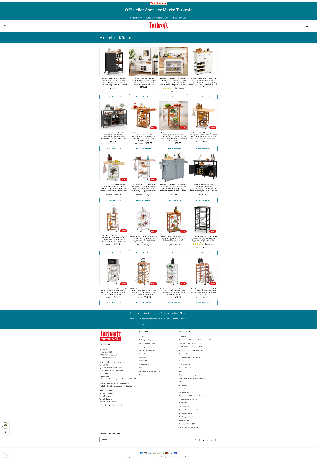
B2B (140, 368)
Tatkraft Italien (105, 396)
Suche (141, 336)
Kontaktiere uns (144, 364)
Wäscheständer (184, 364)
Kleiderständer (184, 406)
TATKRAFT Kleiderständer (188, 399)
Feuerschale (183, 389)
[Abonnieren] (175, 324)
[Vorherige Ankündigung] (3, 18)
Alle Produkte (184, 420)
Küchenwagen (184, 392)
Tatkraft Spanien (105, 399)
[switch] (5, 432)
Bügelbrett (182, 371)
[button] (4, 25)
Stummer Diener (185, 354)
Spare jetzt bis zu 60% (187, 424)
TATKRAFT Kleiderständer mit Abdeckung (194, 347)
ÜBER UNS (143, 361)
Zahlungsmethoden (146, 347)
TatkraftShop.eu (134, 457)
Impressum (143, 357)
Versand (175, 457)
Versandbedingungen (147, 350)
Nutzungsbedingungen (147, 340)
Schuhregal (183, 385)
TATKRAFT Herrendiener (187, 403)
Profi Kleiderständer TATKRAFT (190, 343)
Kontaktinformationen (186, 457)
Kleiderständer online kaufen (189, 410)
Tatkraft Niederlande (107, 401)
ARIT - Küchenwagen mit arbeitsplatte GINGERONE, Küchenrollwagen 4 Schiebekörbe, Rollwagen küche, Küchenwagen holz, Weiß (143, 239)
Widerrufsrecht (146, 457)
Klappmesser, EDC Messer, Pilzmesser (192, 396)
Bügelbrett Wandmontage (188, 375)
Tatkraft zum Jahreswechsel (188, 427)
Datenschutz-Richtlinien (147, 343)
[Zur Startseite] (158, 3)
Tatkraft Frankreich (106, 393)
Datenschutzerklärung (159, 457)
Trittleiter (182, 361)
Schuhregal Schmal (186, 417)
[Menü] (8, 422)
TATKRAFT (182, 336)
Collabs (141, 375)
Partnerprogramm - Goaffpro (149, 371)
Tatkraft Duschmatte (186, 382)
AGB (169, 457)
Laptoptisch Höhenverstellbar (189, 357)
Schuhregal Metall (185, 413)
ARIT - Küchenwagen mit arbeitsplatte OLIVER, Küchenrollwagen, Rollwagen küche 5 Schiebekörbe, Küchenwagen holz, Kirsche (203, 291)
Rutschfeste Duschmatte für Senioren (192, 378)
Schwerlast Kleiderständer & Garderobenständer (196, 340)
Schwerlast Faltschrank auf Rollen (191, 350)
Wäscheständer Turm (186, 368)
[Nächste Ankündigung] (313, 18)
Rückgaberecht (144, 354)
